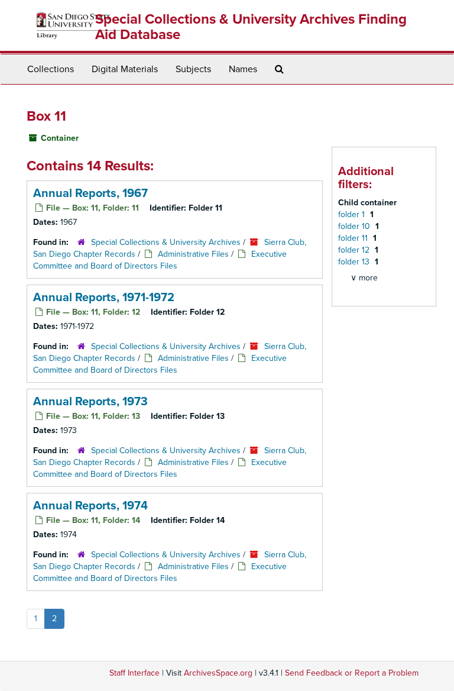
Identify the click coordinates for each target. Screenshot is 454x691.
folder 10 (355, 226)
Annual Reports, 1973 (90, 402)
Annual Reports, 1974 (90, 506)
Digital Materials (125, 69)
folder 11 (354, 238)
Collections (50, 69)
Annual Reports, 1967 (90, 193)
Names (243, 69)
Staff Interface (134, 673)
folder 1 (352, 214)
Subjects (193, 69)
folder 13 (355, 262)
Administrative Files (193, 254)
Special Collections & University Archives (166, 242)
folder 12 (355, 250)
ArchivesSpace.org (218, 673)
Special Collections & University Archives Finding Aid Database (251, 27)
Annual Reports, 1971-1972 (103, 297)
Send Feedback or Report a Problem (352, 673)
